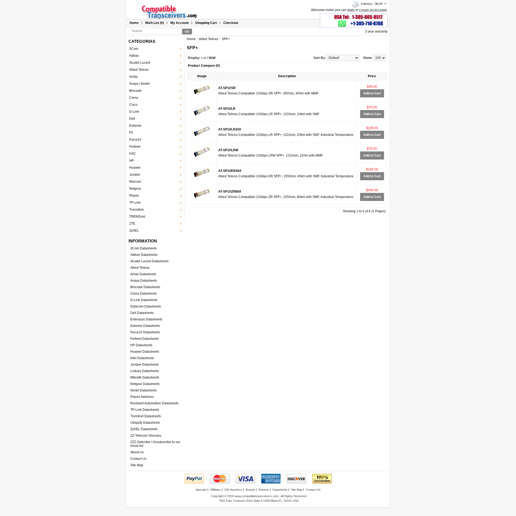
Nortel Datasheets (143, 390)
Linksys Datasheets (144, 371)
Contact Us (138, 459)
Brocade (135, 91)
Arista (133, 77)
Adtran (134, 56)
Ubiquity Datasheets (145, 423)
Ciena (133, 98)
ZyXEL (134, 230)
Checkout (230, 23)
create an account (373, 10)
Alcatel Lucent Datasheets (149, 261)
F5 (131, 133)
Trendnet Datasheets (145, 416)
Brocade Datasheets (145, 287)
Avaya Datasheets (143, 280)
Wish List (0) (154, 23)
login (350, 10)
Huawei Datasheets (144, 352)
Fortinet (134, 147)
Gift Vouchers (233, 489)
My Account (179, 23)
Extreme (135, 126)
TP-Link (135, 202)
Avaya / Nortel (139, 84)
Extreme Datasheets (145, 326)
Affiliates (215, 489)
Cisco (133, 105)
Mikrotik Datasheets (144, 377)
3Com (133, 49)
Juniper (134, 174)
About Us (137, 452)
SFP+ (226, 39)
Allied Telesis (139, 70)
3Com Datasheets (143, 248)
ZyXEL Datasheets (143, 429)
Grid (212, 58)
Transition (136, 209)
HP (131, 160)
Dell (132, 119)
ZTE (132, 223)
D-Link (134, 112)
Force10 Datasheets (145, 332)
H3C (132, 153)
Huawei (135, 167)
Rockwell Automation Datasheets (154, 403)
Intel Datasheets (142, 358)
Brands (250, 489)
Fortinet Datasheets (144, 339)
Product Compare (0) (204, 66)
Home (134, 23)
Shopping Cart (206, 23)
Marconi (135, 181)
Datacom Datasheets (145, 306)
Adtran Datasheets (143, 255)
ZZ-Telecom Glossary (145, 435)
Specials (201, 489)
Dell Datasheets (142, 313)
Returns (264, 489)
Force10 (135, 140)
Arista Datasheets (143, 274)
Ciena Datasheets (143, 293)
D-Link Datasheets (143, 300)
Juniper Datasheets (144, 364)
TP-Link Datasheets (144, 410)
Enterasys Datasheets (146, 319)
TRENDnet (137, 216)
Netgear (135, 188)
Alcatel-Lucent (139, 63)
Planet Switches (142, 397)
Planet (134, 195)
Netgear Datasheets (145, 384)
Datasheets (280, 489)
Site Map (136, 465)
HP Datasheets (141, 345)
